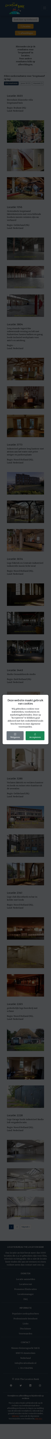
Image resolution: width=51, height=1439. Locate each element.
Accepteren (35, 737)
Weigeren (15, 737)
